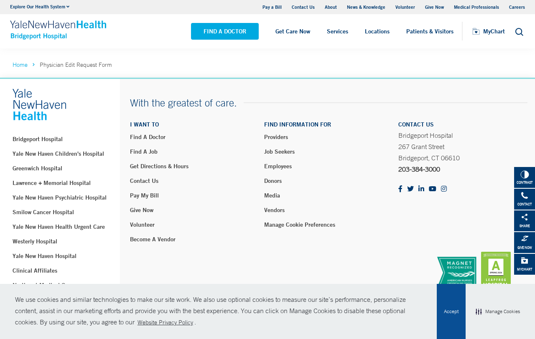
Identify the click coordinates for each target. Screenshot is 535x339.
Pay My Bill (144, 195)
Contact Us (303, 7)
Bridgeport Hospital (38, 139)
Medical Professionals (476, 7)
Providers (276, 137)
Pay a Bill (272, 7)
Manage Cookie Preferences (299, 224)
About (331, 7)
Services (337, 31)
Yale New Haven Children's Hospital (58, 153)
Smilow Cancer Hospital (43, 212)
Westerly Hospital (35, 241)
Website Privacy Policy (165, 322)
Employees (278, 166)
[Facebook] (400, 189)
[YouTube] (432, 189)
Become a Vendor (153, 239)
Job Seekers (279, 151)
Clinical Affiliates (35, 270)
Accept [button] (451, 311)
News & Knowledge (366, 7)
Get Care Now (292, 31)
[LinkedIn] (421, 189)
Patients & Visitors (429, 31)
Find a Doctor (225, 31)
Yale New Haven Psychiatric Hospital (60, 197)
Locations (377, 31)
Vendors (274, 210)
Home (20, 65)
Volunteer (405, 7)
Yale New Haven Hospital (44, 256)
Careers (517, 7)
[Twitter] (410, 189)
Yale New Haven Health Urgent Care (59, 226)
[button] (498, 311)
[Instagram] (444, 189)
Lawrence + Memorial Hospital (52, 183)
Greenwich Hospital (37, 168)
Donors (273, 181)
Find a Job (144, 151)
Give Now (434, 7)
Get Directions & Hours (159, 166)
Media (272, 195)
